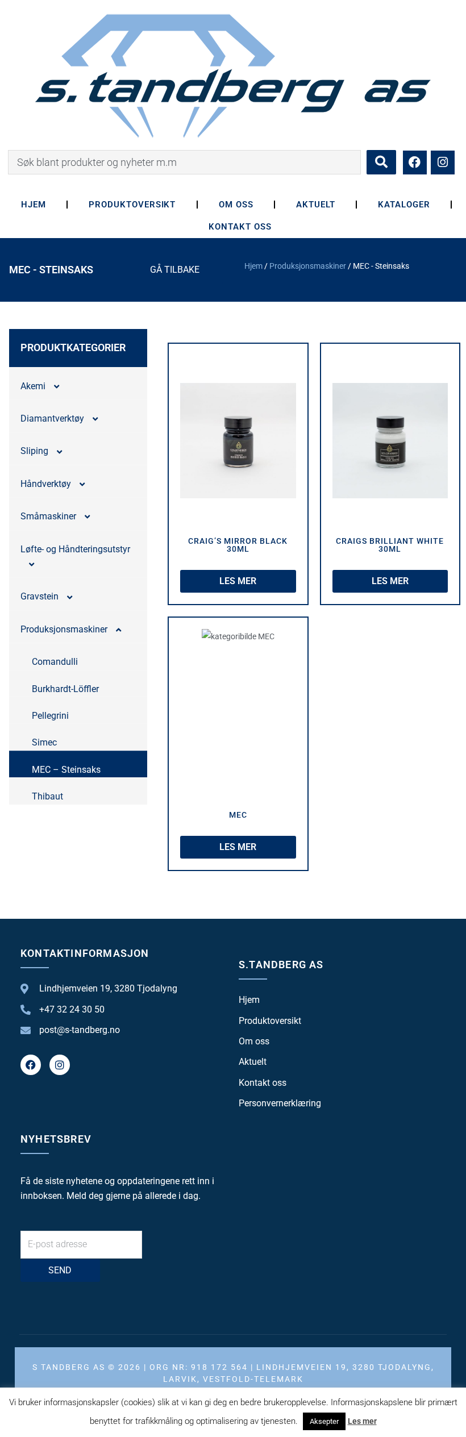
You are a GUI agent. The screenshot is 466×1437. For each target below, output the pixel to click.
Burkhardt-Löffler (65, 689)
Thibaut (47, 796)
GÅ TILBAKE (174, 269)
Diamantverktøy (52, 418)
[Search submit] (381, 162)
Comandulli (55, 661)
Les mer (362, 1421)
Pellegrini (50, 715)
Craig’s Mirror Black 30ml (238, 544)
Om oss (236, 204)
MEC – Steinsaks (66, 769)
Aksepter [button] (324, 1421)
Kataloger (404, 204)
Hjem (33, 204)
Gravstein (39, 596)
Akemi (32, 386)
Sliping (34, 450)
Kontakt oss (240, 227)
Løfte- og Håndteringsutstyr (75, 549)
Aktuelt (315, 204)
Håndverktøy (45, 483)
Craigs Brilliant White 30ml (390, 544)
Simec (44, 742)
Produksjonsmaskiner (307, 265)
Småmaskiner (48, 516)
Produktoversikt (132, 204)
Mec (238, 814)
